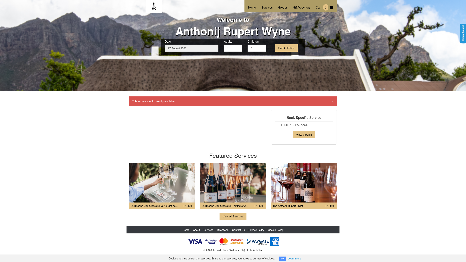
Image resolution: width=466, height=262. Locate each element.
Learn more (294, 258)
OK (282, 258)
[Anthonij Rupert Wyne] (154, 4)
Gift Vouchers (301, 7)
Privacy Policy (256, 230)
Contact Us (238, 230)
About (196, 230)
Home (252, 7)
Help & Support (463, 33)
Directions (222, 230)
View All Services (233, 216)
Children (253, 41)
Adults (228, 41)
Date (168, 41)
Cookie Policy (275, 230)
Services (267, 7)
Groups (283, 7)
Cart (321, 7)
